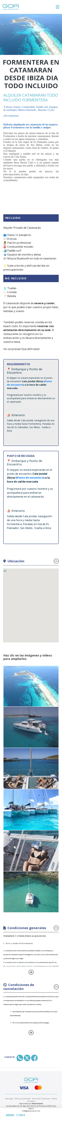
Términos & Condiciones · (41, 1098)
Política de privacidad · (22, 1098)
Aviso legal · (9, 1098)
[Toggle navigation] (57, 7)
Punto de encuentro (30, 477)
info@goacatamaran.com (31, 1111)
